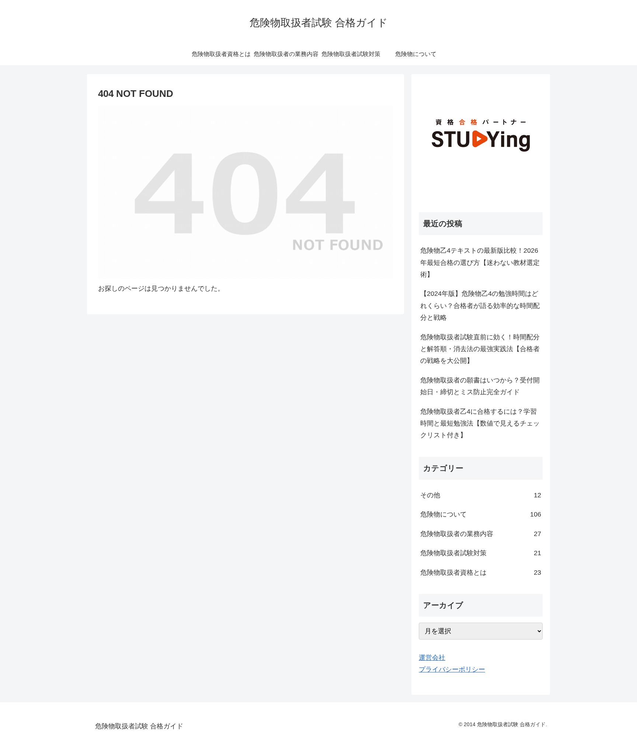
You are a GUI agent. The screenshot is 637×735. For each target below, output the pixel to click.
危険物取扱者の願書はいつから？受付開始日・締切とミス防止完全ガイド (480, 386)
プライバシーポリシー (452, 669)
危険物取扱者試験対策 (480, 553)
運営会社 (432, 657)
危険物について (480, 514)
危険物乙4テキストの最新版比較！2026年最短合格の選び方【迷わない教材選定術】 (480, 262)
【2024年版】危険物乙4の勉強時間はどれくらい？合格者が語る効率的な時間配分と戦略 (480, 305)
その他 (480, 495)
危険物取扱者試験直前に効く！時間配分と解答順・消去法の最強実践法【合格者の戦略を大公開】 (480, 349)
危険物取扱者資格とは (480, 572)
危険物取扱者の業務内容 (480, 534)
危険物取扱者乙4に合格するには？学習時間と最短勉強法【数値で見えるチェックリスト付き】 (480, 423)
